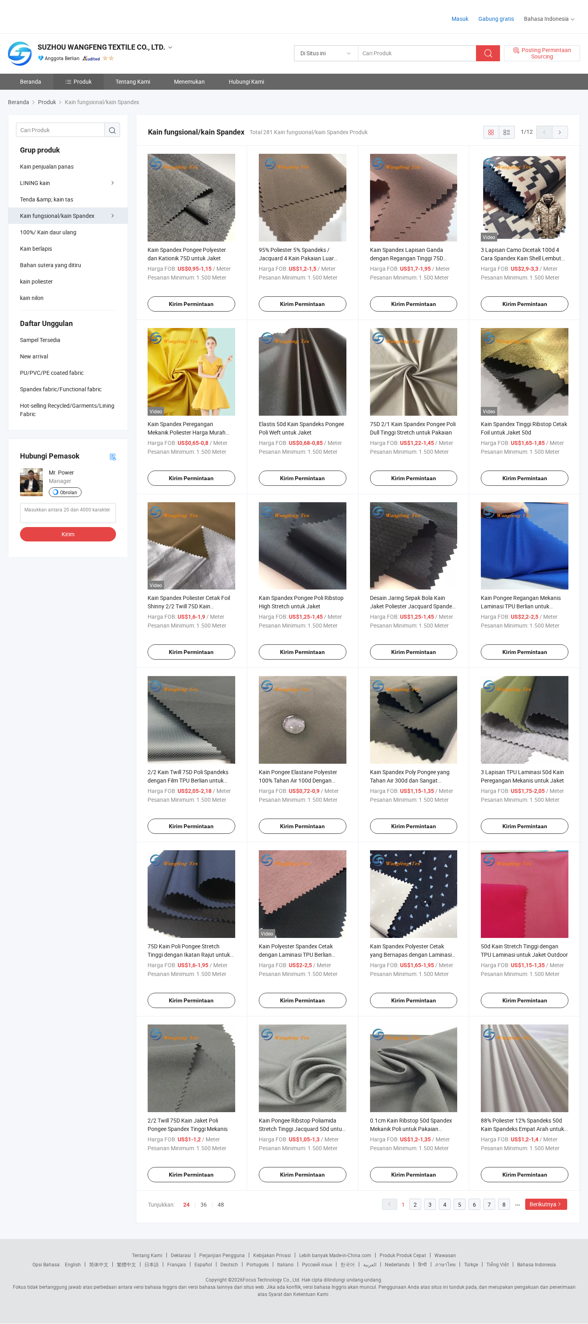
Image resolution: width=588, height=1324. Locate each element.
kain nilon (32, 298)
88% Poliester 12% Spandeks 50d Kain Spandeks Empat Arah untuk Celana (522, 1129)
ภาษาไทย (445, 1264)
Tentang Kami (133, 81)
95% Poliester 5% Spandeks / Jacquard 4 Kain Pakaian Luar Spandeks (296, 258)
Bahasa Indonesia (536, 1264)
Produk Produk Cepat (403, 1255)
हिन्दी (422, 1264)
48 (221, 1204)
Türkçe (471, 1264)
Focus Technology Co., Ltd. (271, 1279)
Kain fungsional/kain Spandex (57, 215)
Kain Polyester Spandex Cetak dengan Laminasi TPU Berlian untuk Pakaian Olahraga (296, 954)
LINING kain (35, 183)
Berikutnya (543, 1204)
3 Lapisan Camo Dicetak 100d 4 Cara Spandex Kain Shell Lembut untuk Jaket (521, 258)
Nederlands (397, 1264)
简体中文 (98, 1264)
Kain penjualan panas (47, 166)
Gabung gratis (496, 18)
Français (176, 1264)
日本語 (151, 1264)
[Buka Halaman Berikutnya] (560, 132)
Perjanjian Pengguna (222, 1255)
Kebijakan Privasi (272, 1255)
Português (257, 1264)
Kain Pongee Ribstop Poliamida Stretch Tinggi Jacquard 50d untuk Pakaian (302, 1129)
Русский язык (317, 1264)
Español (203, 1264)
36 (203, 1204)
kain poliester (36, 281)
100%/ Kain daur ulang (48, 232)
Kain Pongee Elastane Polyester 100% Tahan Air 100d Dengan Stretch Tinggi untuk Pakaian (298, 780)
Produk (83, 81)
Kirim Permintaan (191, 304)
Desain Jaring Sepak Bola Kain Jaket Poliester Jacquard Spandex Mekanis (412, 606)
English (73, 1264)
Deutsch (229, 1264)
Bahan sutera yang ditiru (50, 265)
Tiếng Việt (497, 1264)
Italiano (285, 1264)
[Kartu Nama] (113, 456)
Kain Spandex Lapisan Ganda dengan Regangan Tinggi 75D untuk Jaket (406, 258)
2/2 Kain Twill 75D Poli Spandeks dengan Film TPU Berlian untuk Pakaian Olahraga (188, 780)
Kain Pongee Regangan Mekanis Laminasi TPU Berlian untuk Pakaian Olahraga (521, 606)
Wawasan (445, 1255)
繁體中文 (126, 1264)
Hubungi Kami (246, 81)
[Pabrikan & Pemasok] (59, 15)
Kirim (68, 534)
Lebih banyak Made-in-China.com (335, 1255)
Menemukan (189, 81)
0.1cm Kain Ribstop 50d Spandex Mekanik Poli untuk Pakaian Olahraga (411, 1129)
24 (186, 1204)
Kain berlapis (36, 248)
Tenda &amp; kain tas (46, 199)
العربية (369, 1264)
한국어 (347, 1264)
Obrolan (68, 492)
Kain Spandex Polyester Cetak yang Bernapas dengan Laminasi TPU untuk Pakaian (411, 954)
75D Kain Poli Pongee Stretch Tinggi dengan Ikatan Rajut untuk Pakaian (189, 954)
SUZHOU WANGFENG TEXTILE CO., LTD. (101, 47)
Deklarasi (181, 1255)
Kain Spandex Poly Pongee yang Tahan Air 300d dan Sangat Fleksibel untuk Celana (410, 780)
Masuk (460, 18)
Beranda (30, 81)
